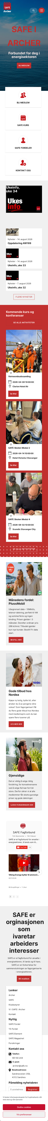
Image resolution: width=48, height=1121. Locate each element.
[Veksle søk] (33, 10)
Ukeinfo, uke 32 (17, 287)
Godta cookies (24, 1107)
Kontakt (12, 1014)
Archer (12, 995)
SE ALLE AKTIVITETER (24, 549)
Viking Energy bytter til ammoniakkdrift (24, 875)
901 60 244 (17, 1058)
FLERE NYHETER (24, 297)
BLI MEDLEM (24, 66)
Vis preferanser (24, 1114)
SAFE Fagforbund (24, 832)
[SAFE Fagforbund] (23, 825)
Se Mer (13, 394)
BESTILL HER (16, 640)
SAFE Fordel (14, 1024)
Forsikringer (14, 1043)
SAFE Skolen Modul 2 (19, 448)
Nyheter (11, 239)
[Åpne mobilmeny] (41, 10)
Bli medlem (24, 979)
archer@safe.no (20, 1066)
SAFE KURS (23, 125)
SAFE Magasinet (16, 1038)
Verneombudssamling (19, 376)
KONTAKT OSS (23, 170)
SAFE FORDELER (23, 148)
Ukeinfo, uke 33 (17, 265)
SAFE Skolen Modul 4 (19, 519)
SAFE (11, 1000)
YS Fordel (13, 1029)
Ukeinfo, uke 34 (13, 189)
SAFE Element (15, 1033)
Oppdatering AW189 (19, 243)
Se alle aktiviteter (24, 322)
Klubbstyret (14, 1004)
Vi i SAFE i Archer (17, 1009)
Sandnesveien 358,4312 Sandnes (21, 1076)
